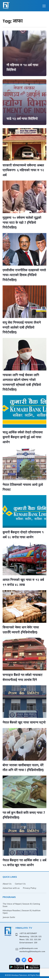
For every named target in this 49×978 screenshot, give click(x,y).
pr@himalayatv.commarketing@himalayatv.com (32, 950)
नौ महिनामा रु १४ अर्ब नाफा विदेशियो (22, 67)
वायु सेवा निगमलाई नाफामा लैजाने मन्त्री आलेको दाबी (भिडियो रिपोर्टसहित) (22, 327)
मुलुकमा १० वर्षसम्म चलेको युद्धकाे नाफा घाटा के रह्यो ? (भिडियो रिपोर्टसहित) (22, 222)
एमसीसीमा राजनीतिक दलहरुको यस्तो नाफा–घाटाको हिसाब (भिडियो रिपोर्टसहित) (24, 275)
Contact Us (20, 884)
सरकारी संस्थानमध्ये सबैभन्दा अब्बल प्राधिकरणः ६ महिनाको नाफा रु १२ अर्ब (23, 170)
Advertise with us (11, 888)
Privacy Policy (29, 888)
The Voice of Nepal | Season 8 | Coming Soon (21, 905)
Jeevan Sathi (9, 917)
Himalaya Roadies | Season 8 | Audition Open (22, 911)
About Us (7, 884)
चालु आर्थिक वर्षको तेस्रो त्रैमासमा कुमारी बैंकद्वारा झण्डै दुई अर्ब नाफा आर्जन (23, 437)
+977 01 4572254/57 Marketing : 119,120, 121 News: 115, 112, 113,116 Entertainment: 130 (30, 938)
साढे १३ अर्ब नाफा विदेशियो (22, 118)
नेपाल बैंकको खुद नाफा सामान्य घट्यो (24, 722)
